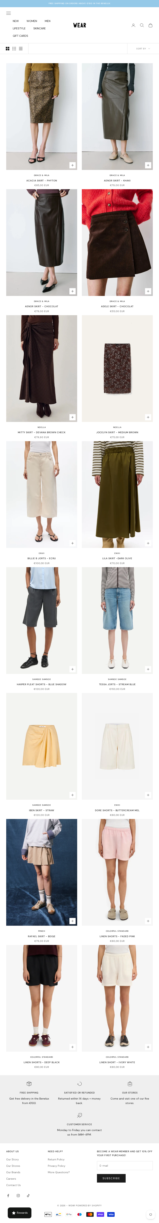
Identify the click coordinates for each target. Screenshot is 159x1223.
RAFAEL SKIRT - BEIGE (41, 936)
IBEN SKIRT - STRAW (41, 810)
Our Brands (13, 1172)
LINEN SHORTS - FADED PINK (117, 936)
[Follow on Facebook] (8, 1196)
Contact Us (13, 1185)
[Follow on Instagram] (18, 1196)
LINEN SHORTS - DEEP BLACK (42, 1062)
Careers (11, 1178)
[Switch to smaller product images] (14, 48)
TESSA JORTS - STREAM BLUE (117, 684)
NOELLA (42, 427)
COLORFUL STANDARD (117, 931)
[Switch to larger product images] (7, 48)
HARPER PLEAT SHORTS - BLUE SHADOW (42, 684)
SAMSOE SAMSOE (41, 679)
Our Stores (13, 1166)
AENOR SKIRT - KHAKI (117, 180)
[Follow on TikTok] (28, 1196)
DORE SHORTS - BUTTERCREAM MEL (117, 810)
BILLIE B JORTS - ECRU (42, 558)
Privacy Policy (56, 1166)
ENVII (42, 553)
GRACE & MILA (42, 175)
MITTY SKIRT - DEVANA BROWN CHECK (42, 432)
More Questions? (59, 1172)
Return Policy (56, 1159)
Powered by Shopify (89, 1205)
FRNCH (41, 931)
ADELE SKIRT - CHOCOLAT (117, 306)
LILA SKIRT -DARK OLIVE (117, 558)
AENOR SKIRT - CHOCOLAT (41, 306)
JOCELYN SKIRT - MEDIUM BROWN (117, 432)
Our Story (12, 1159)
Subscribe (111, 1178)
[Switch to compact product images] (20, 48)
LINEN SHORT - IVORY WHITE (117, 1062)
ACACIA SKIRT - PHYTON (41, 180)
